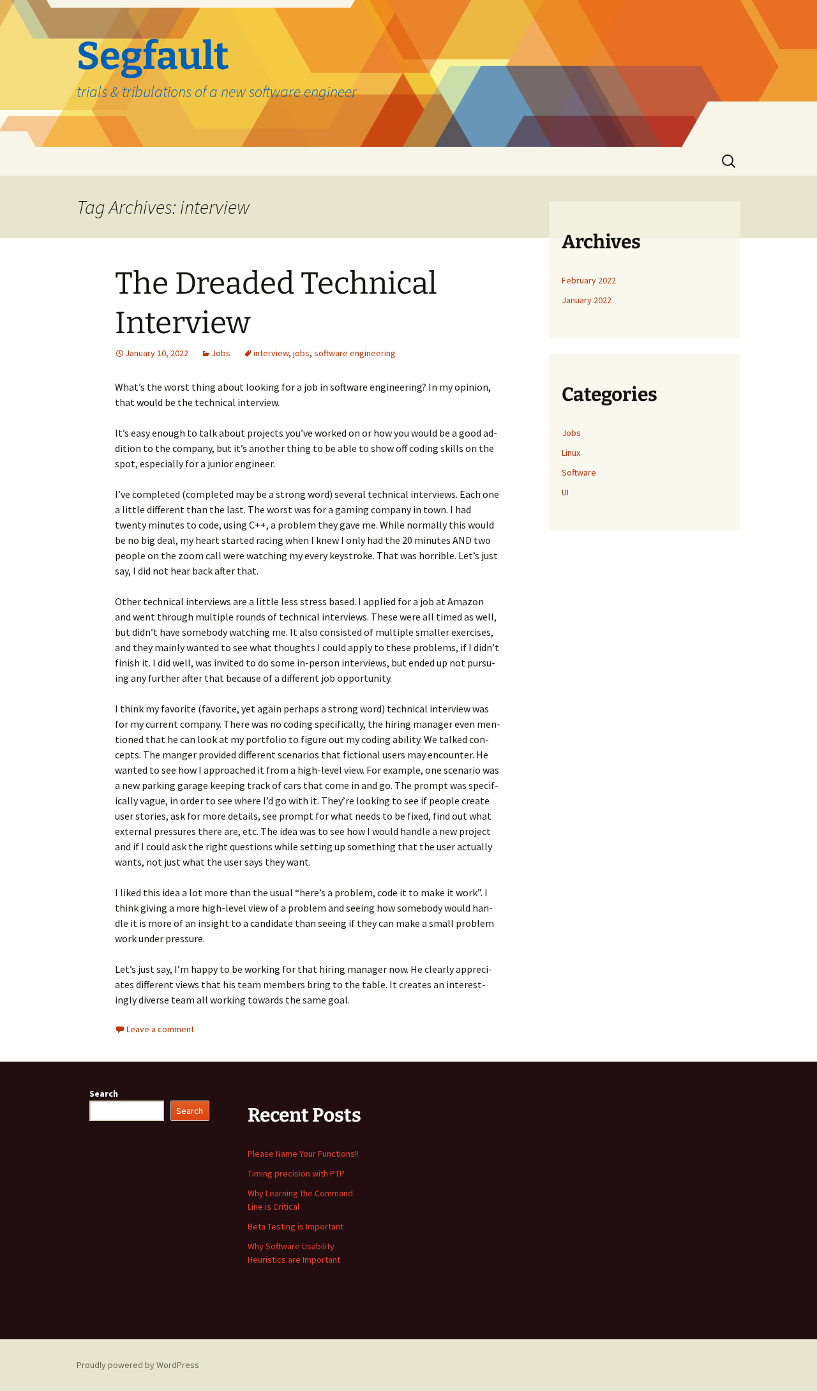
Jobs (220, 353)
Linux (571, 452)
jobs (301, 353)
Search (103, 1093)
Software (579, 472)
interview (271, 353)
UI (565, 492)
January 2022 (586, 300)
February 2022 (589, 280)
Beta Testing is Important (295, 1226)
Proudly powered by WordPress (138, 1365)
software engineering (355, 353)
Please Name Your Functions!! (303, 1153)
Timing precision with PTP (296, 1173)
